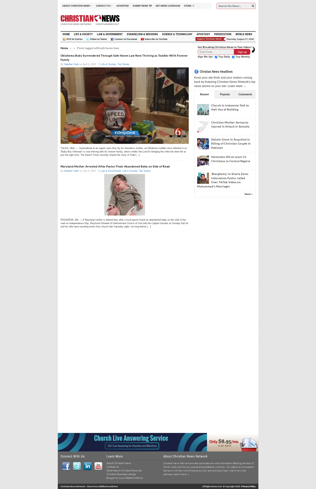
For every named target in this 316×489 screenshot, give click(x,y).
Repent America (134, 477)
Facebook (66, 466)
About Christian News (118, 463)
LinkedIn (87, 466)
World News (244, 34)
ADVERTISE (122, 6)
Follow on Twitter (98, 39)
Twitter (76, 466)
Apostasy (203, 34)
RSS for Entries (75, 39)
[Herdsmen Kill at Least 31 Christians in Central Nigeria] (203, 161)
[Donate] (210, 39)
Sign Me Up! (206, 56)
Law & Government (110, 34)
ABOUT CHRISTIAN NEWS (76, 6)
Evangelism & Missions (142, 34)
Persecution (222, 34)
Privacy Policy (248, 486)
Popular (225, 94)
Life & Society (83, 34)
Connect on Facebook (125, 39)
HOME (66, 34)
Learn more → (237, 86)
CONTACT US (103, 6)
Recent (204, 94)
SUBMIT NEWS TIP (142, 6)
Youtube (98, 466)
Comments (245, 94)
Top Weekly (243, 56)
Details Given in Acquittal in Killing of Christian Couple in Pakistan (231, 143)
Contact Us (112, 466)
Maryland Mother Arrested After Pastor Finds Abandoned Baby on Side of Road (115, 166)
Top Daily (224, 56)
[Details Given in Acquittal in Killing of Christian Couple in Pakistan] (203, 143)
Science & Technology (177, 34)
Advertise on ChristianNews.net (124, 470)
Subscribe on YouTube (156, 39)
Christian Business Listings (121, 474)
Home (64, 48)
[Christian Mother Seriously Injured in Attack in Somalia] (203, 126)
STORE (187, 6)
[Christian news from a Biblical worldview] (90, 20)
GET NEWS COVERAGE (168, 6)
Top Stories (123, 64)
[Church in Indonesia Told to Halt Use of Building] (203, 109)
